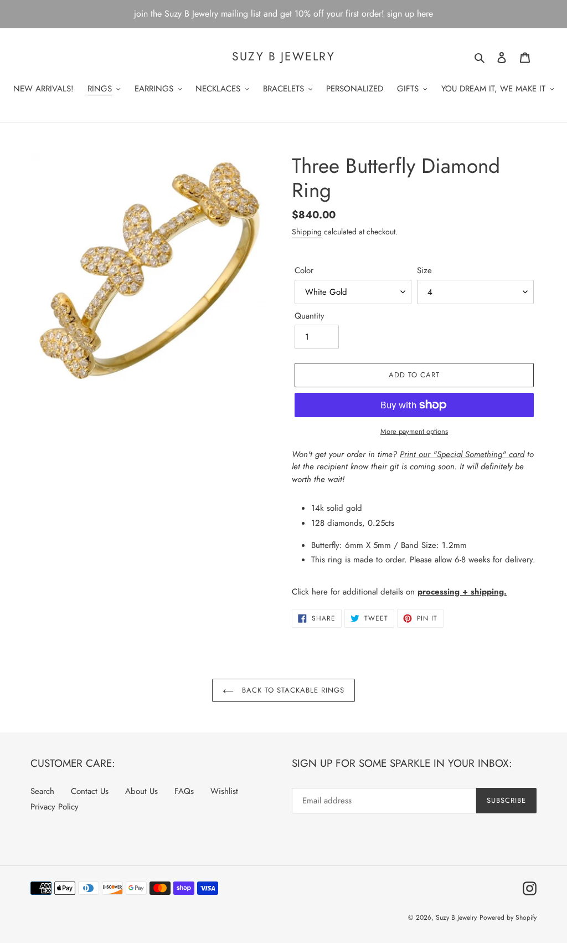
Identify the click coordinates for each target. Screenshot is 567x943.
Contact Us (90, 791)
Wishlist (224, 791)
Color (304, 270)
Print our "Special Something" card (462, 454)
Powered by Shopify (508, 917)
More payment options (414, 431)
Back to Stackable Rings (292, 690)
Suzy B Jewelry (283, 57)
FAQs (184, 791)
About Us (141, 791)
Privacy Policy (54, 807)
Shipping (307, 231)
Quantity (309, 316)
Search (42, 791)
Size (424, 270)
